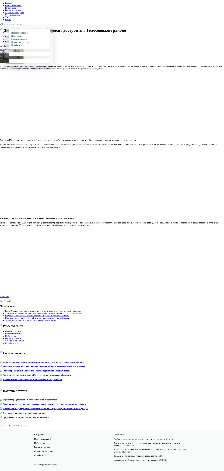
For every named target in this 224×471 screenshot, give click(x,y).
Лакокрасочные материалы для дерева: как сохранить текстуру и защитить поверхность (44, 404)
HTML (8, 19)
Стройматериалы (12, 15)
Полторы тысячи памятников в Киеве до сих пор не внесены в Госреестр (37, 318)
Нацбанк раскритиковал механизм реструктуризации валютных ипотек (37, 316)
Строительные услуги (17, 425)
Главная (8, 3)
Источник (4, 296)
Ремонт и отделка (13, 10)
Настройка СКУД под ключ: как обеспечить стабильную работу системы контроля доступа (45, 408)
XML (7, 17)
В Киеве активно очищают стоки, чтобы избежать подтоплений (32, 379)
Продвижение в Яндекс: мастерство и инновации (26, 417)
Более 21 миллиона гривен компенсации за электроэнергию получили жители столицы (44, 311)
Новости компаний (13, 5)
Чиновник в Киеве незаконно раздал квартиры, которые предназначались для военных (43, 313)
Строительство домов (14, 12)
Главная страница (13, 331)
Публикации (10, 8)
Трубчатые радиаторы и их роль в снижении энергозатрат (31, 320)
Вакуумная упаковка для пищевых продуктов (24, 413)
